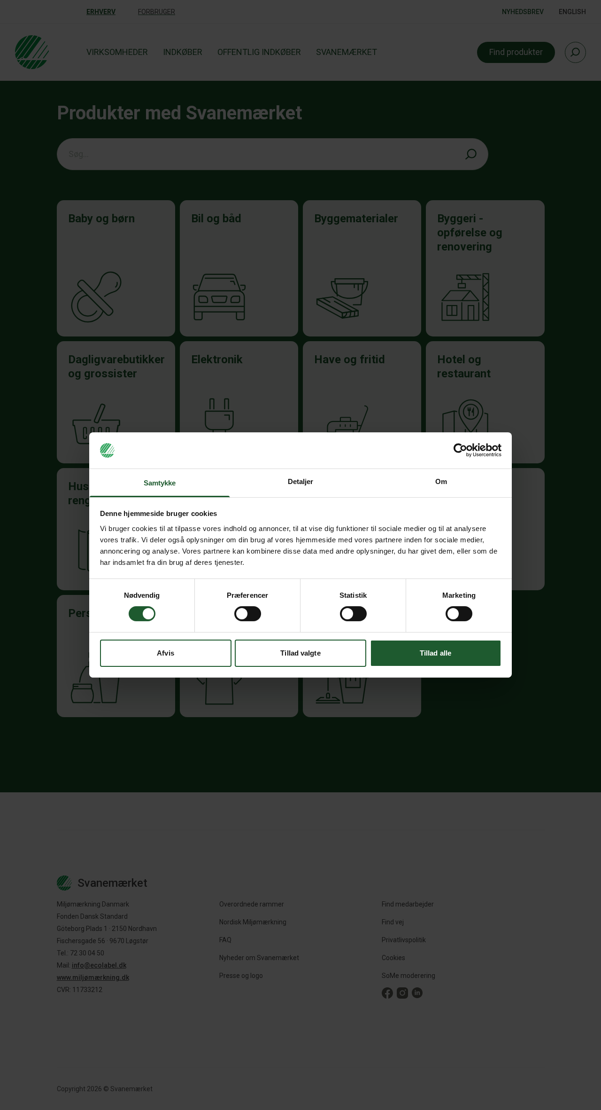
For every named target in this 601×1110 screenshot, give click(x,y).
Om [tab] (441, 481)
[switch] (247, 613)
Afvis (165, 653)
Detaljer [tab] (301, 481)
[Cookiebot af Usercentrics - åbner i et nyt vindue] (460, 450)
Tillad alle (435, 653)
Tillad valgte (300, 653)
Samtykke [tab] (160, 483)
